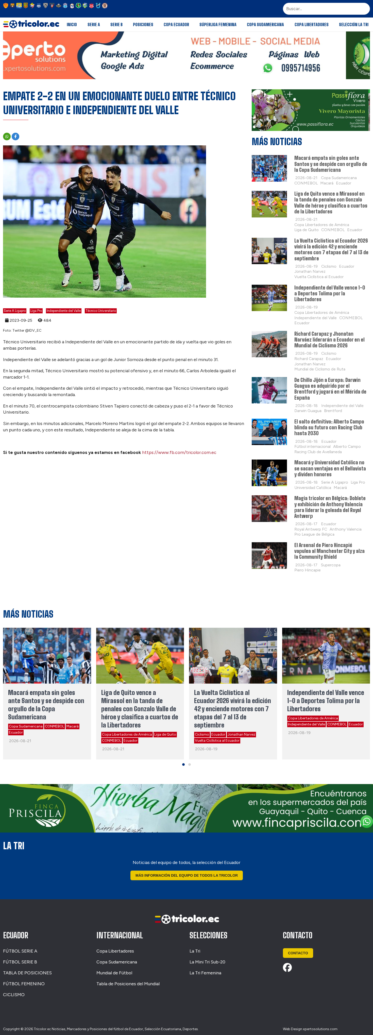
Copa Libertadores (312, 24)
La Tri (195, 951)
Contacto (298, 953)
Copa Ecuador (176, 24)
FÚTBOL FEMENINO (24, 983)
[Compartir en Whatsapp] (7, 136)
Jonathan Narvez (241, 734)
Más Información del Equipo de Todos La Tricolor (186, 875)
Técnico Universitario (101, 311)
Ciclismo (202, 734)
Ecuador (16, 732)
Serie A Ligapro (15, 311)
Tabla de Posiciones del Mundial (128, 983)
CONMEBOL (54, 726)
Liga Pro (36, 311)
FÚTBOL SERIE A (20, 951)
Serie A (94, 24)
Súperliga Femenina (217, 24)
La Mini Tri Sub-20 (207, 961)
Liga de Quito (165, 734)
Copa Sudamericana (265, 24)
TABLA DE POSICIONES (27, 972)
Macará (72, 726)
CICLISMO (14, 994)
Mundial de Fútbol (114, 972)
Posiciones (143, 24)
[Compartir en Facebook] (15, 136)
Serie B (116, 24)
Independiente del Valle (64, 311)
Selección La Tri (353, 24)
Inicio (72, 24)
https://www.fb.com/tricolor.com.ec (179, 452)
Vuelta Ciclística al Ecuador (217, 740)
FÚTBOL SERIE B (20, 961)
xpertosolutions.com (320, 1029)
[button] (183, 764)
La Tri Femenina (205, 972)
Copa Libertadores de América (127, 734)
